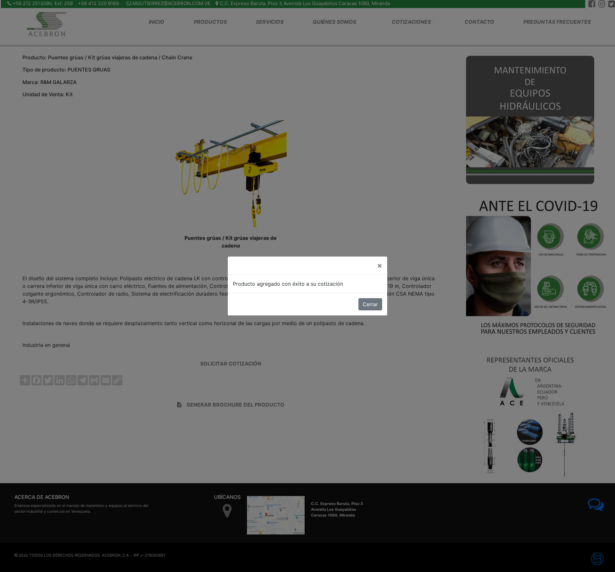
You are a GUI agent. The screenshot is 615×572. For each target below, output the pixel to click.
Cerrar (370, 304)
